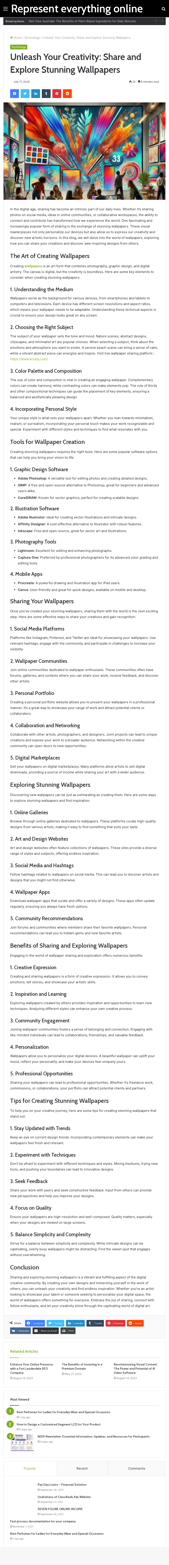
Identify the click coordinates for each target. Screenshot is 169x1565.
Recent (82, 1468)
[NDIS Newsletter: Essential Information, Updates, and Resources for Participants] (22, 1442)
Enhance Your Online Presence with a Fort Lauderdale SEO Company (31, 1368)
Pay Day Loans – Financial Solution (62, 1485)
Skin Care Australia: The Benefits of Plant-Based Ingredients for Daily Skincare (82, 21)
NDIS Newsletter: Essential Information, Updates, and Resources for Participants (94, 1436)
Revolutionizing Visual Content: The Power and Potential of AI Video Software (136, 1368)
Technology (32, 37)
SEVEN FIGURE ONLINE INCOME (60, 1509)
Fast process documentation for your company (43, 1521)
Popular (30, 1468)
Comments (136, 1468)
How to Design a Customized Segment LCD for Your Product (59, 1424)
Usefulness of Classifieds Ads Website (64, 1497)
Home (17, 37)
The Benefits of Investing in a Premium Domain (82, 1366)
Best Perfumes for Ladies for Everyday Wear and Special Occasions (63, 1412)
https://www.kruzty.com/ (29, 359)
